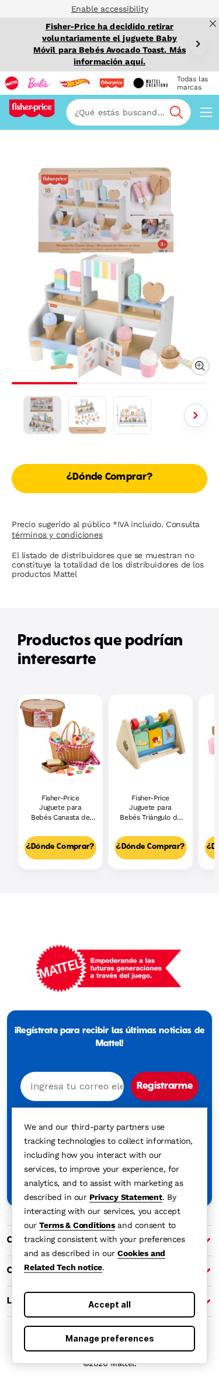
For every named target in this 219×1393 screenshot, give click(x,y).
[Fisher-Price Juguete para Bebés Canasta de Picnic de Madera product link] (60, 736)
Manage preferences (109, 1338)
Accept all (109, 1304)
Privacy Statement (125, 1197)
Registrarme (165, 1086)
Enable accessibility (109, 9)
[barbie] (38, 83)
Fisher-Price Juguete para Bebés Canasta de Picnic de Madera (60, 808)
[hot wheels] (74, 83)
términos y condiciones (57, 534)
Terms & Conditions (76, 1225)
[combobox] (128, 112)
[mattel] (11, 83)
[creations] (150, 83)
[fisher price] (111, 83)
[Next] (198, 44)
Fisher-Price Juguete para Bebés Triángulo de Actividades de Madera (150, 808)
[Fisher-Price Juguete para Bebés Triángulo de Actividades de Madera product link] (151, 736)
